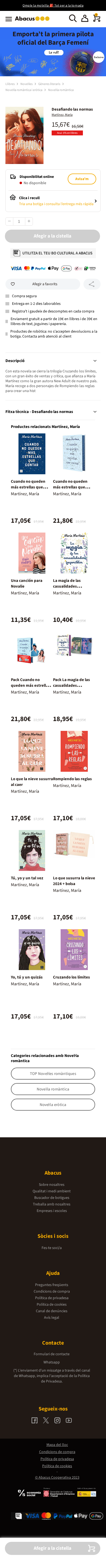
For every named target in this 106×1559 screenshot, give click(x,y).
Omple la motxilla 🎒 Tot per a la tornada (53, 5)
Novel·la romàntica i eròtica (24, 90)
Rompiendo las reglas (72, 779)
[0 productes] (97, 21)
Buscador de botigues (51, 1198)
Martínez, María (62, 115)
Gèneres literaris (49, 84)
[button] (85, 19)
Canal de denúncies (51, 1311)
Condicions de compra (52, 1291)
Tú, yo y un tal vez (27, 878)
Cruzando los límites (71, 977)
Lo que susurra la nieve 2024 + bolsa (74, 881)
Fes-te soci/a (52, 1248)
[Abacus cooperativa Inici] (33, 21)
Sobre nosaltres (51, 1184)
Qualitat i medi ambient (52, 1191)
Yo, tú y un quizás (27, 977)
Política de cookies (52, 1304)
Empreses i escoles (52, 1211)
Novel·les (26, 84)
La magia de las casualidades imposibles (67, 586)
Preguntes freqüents (51, 1285)
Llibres (10, 84)
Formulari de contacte (52, 1354)
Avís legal (51, 1317)
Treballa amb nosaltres (51, 1204)
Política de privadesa (51, 1298)
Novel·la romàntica (61, 90)
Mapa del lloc (57, 1445)
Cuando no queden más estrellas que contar (28, 487)
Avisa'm (82, 179)
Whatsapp (51, 1362)
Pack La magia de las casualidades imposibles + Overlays (73, 685)
